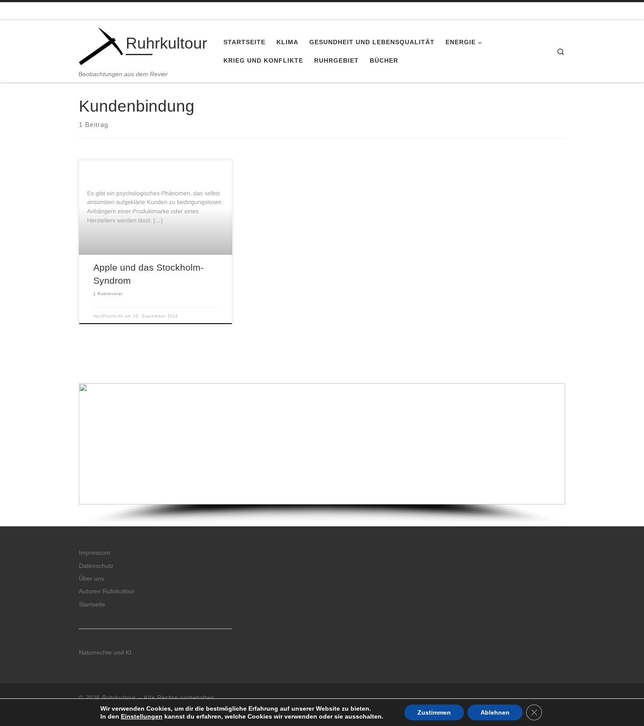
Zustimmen (434, 712)
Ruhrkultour (119, 697)
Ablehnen (495, 712)
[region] (322, 454)
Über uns (91, 578)
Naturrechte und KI (105, 652)
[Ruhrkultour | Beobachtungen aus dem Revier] (101, 45)
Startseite (92, 604)
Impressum (94, 553)
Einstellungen (142, 716)
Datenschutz (96, 566)
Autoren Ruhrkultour (107, 591)
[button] (322, 444)
